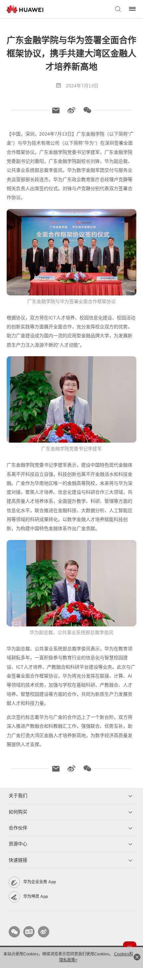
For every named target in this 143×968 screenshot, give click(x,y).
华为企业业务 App (39, 882)
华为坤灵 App (35, 896)
